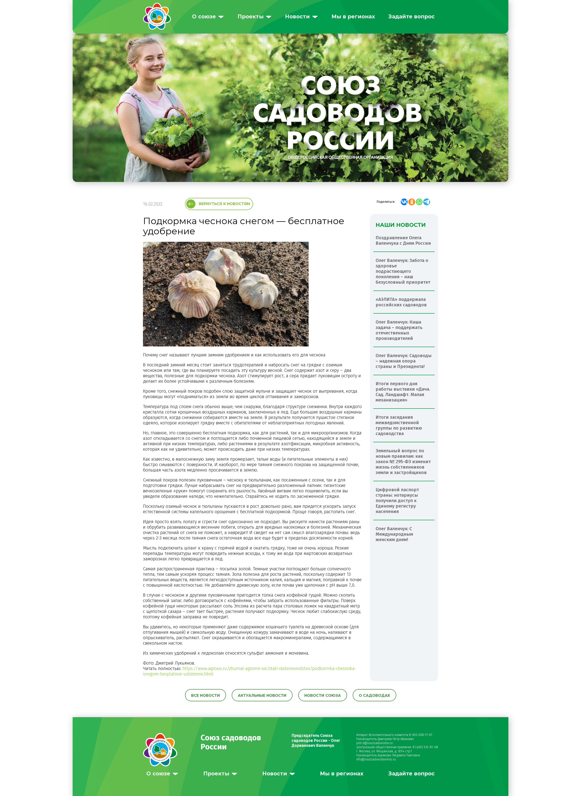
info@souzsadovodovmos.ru (376, 759)
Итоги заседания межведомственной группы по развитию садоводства (399, 425)
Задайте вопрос (411, 16)
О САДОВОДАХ (374, 695)
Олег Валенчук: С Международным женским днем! (394, 534)
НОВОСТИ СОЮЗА (322, 695)
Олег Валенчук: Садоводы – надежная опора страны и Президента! (404, 361)
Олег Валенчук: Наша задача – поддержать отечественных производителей (399, 330)
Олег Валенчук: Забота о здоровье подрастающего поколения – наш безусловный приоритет (403, 271)
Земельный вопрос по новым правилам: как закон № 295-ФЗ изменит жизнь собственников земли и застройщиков (403, 461)
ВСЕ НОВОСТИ (205, 695)
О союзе (204, 16)
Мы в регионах (353, 16)
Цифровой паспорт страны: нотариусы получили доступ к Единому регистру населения (397, 500)
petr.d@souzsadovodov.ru (374, 743)
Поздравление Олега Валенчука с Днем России (403, 240)
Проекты (250, 16)
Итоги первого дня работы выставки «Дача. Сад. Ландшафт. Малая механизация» (403, 392)
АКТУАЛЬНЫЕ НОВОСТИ (262, 695)
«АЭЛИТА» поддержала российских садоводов (401, 302)
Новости (297, 16)
